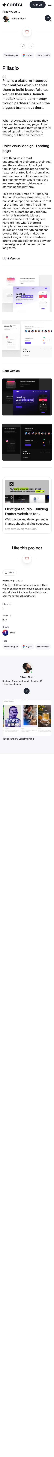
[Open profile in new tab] (6, 18)
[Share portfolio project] (31, 46)
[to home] (12, 5)
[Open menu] (50, 5)
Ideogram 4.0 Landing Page (18, 738)
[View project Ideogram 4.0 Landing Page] (27, 718)
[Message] (48, 18)
